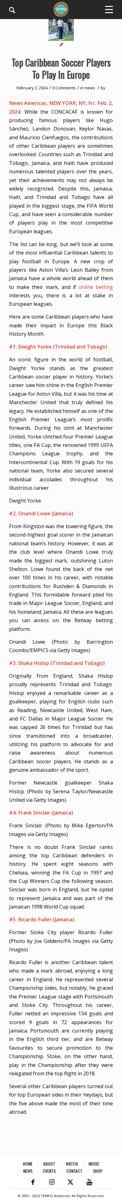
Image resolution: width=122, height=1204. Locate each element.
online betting (96, 287)
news (90, 88)
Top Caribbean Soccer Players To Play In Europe (61, 68)
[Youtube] (89, 1182)
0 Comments (64, 88)
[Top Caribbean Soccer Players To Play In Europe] (61, 32)
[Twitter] (70, 1182)
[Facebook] (32, 1182)
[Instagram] (51, 1182)
